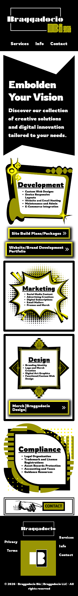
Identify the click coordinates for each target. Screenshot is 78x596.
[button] (39, 233)
